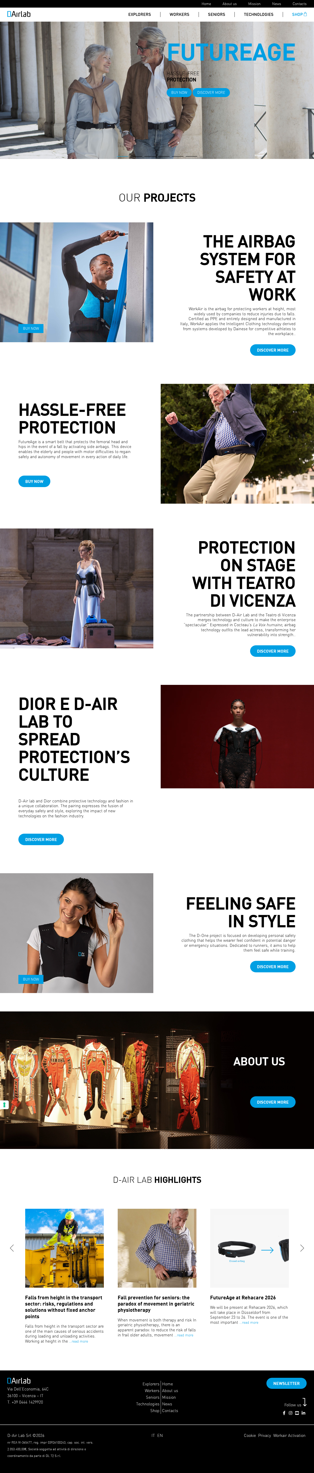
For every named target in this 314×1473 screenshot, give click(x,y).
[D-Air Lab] (18, 15)
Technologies (259, 14)
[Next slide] (302, 1248)
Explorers (139, 14)
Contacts (300, 3)
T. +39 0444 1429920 (25, 1402)
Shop (297, 14)
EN (160, 1435)
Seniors (216, 14)
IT (153, 1435)
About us (230, 3)
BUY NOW (31, 84)
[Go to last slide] (11, 1248)
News (276, 3)
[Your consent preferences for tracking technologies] (4, 1104)
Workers (179, 14)
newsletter (286, 1383)
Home (206, 3)
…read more (78, 1341)
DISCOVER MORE (63, 84)
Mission (254, 3)
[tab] (122, 156)
